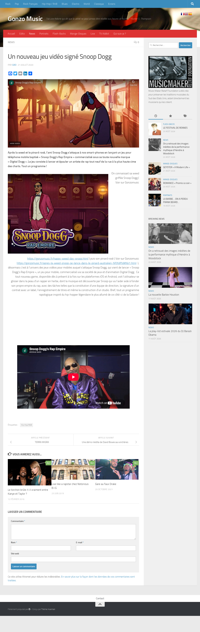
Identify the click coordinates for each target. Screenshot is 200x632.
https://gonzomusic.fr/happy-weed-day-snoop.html (57, 258)
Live (93, 33)
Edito (22, 33)
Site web (15, 553)
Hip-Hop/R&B (26, 425)
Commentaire (18, 521)
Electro (75, 3)
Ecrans (111, 3)
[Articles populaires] (170, 116)
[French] (182, 14)
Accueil (11, 33)
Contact (100, 598)
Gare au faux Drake (105, 484)
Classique (99, 3)
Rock (7, 3)
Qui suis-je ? (119, 33)
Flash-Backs (59, 33)
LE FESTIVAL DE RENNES (175, 127)
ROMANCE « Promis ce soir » (177, 183)
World (87, 3)
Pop (17, 3)
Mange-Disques (78, 33)
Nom (14, 542)
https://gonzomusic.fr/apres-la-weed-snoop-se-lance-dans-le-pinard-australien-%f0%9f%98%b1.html (76, 263)
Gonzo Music (25, 19)
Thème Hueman (48, 609)
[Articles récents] (155, 116)
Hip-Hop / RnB (49, 3)
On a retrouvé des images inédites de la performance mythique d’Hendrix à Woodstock (169, 254)
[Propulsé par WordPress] (29, 609)
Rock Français (30, 3)
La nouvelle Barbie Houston (163, 294)
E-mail (80, 542)
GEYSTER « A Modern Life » (176, 167)
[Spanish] (190, 14)
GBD (14, 65)
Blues (65, 3)
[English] (186, 14)
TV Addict (104, 33)
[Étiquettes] (185, 116)
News (32, 33)
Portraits (43, 33)
